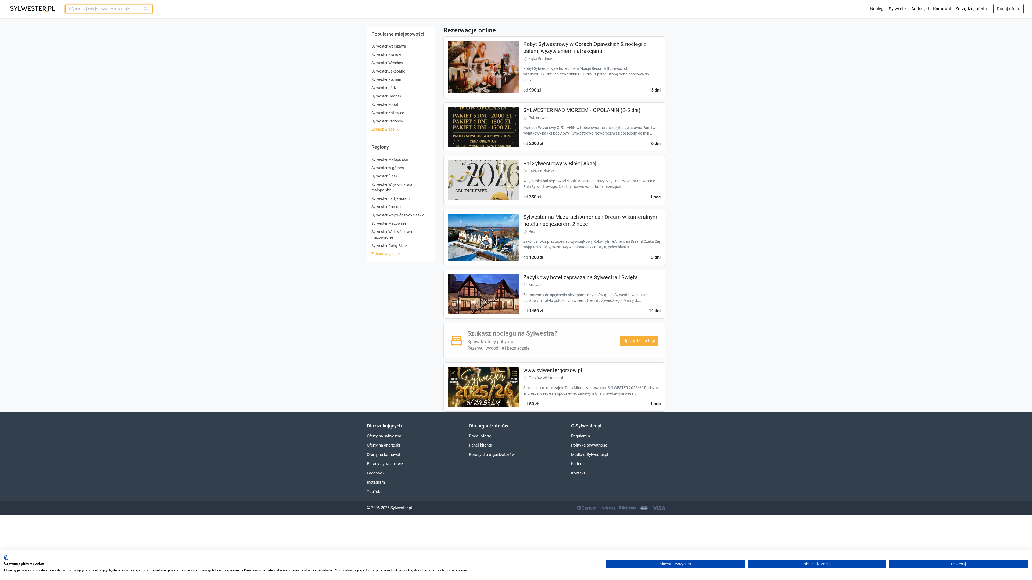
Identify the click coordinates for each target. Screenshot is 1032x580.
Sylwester (898, 8)
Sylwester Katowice (387, 113)
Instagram (376, 482)
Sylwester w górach (387, 168)
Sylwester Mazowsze (388, 223)
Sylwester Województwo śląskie (397, 215)
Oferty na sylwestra (384, 436)
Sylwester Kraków (386, 54)
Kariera (577, 463)
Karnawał (942, 8)
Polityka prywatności (589, 445)
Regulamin (580, 436)
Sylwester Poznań (386, 79)
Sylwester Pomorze (387, 207)
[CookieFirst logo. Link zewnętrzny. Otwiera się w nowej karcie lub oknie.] (6, 557)
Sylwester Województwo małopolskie (391, 187)
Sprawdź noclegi (639, 340)
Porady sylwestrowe (385, 463)
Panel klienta (480, 445)
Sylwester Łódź (384, 88)
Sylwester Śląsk (384, 176)
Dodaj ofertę (1008, 8)
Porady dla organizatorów (492, 454)
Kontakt (578, 473)
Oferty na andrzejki (383, 445)
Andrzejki (920, 8)
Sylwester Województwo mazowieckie (391, 235)
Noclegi (877, 8)
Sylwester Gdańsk (386, 96)
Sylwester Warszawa (388, 46)
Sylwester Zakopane (388, 71)
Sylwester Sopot (384, 104)
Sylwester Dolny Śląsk (389, 246)
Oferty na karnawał (383, 454)
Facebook (376, 473)
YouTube (374, 491)
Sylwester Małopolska (389, 159)
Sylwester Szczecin (387, 121)
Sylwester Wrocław (387, 63)
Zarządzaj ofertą (971, 8)
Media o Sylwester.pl (589, 454)
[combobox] (103, 9)
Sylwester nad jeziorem (390, 198)
